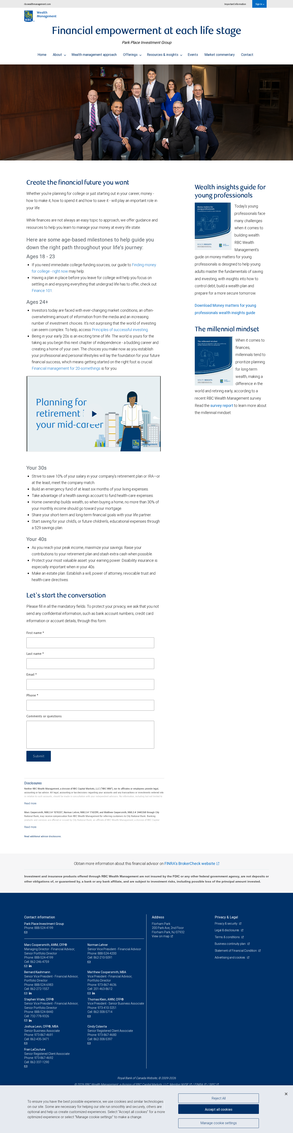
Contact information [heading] (39, 917)
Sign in (259, 4)
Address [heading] (158, 917)
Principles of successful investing (120, 329)
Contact (247, 54)
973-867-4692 (43, 1058)
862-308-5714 (103, 1012)
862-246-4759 (39, 962)
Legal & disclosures (227, 930)
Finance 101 (42, 290)
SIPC (212, 1084)
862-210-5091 (103, 957)
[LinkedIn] (31, 966)
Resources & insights (163, 54)
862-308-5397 (103, 1039)
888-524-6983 (43, 985)
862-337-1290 (39, 1062)
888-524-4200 (107, 953)
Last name (35, 654)
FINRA (198, 1084)
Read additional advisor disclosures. (43, 836)
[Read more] (30, 803)
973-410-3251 (107, 1008)
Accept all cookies (218, 1109)
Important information (235, 4)
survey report (221, 405)
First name (35, 633)
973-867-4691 (43, 1035)
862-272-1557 (39, 989)
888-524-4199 (43, 957)
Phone (32, 695)
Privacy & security (226, 923)
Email (31, 674)
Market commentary (219, 54)
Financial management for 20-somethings (66, 368)
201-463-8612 (103, 989)
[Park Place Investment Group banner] (146, 112)
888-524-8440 (43, 1012)
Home (42, 54)
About (58, 54)
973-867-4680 (107, 1035)
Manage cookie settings (219, 1123)
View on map (160, 936)
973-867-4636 (107, 985)
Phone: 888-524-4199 (38, 928)
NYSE (184, 1084)
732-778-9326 (39, 1016)
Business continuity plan (230, 944)
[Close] (286, 1094)
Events (193, 54)
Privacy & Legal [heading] (226, 917)
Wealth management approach (94, 54)
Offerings (130, 54)
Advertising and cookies (230, 957)
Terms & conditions (227, 937)
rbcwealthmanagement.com (37, 4)
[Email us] (26, 932)
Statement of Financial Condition (236, 951)
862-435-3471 (39, 1039)
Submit (38, 756)
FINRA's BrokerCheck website (190, 863)
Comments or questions (44, 716)
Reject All (219, 1098)
